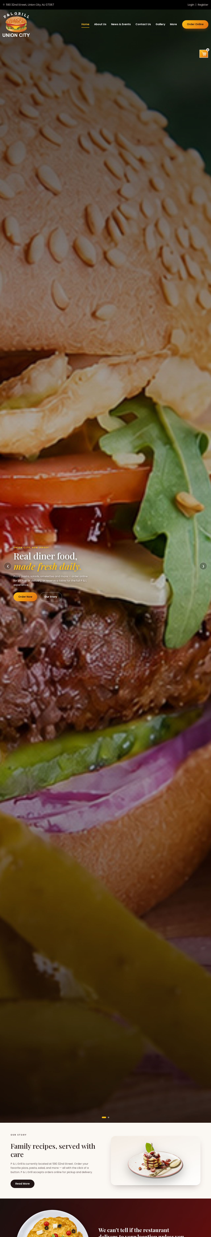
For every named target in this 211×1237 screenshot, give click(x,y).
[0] (203, 54)
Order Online (195, 24)
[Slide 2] (108, 1117)
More (173, 24)
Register (203, 5)
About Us (100, 24)
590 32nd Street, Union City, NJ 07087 (30, 5)
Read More (22, 1183)
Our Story (51, 596)
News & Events (121, 24)
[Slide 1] (104, 1117)
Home (85, 24)
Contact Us (143, 24)
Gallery (160, 24)
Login (191, 5)
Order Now (25, 596)
